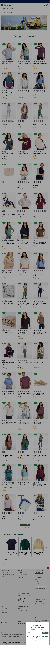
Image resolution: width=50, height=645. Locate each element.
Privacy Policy (37, 640)
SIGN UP (45, 632)
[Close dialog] (48, 623)
